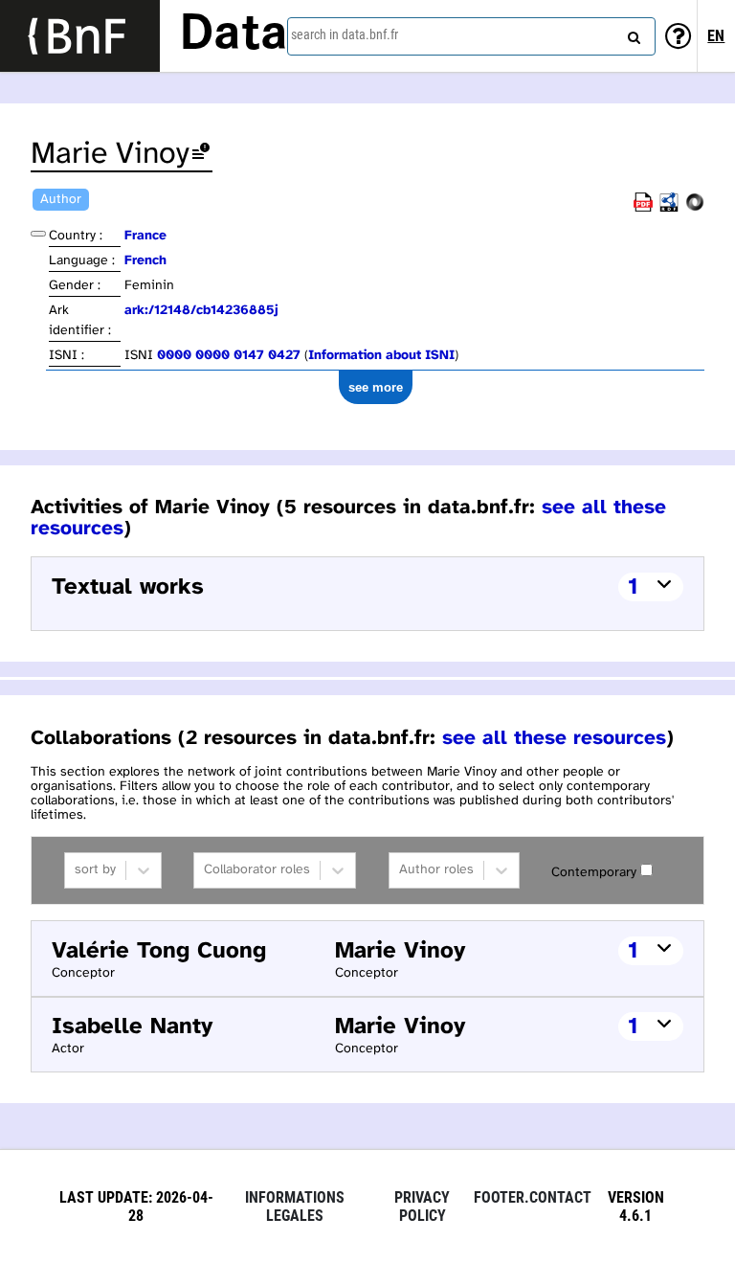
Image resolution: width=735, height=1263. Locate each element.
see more (375, 387)
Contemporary (593, 873)
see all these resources (554, 738)
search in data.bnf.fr (344, 34)
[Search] (631, 33)
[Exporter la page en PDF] (643, 208)
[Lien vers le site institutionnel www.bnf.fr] (80, 36)
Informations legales (295, 1206)
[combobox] (471, 36)
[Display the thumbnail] (38, 234)
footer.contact (532, 1197)
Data (233, 35)
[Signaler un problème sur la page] (200, 154)
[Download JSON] (694, 208)
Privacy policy (422, 1206)
